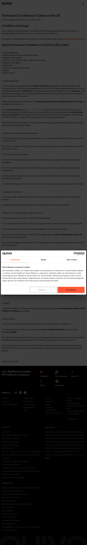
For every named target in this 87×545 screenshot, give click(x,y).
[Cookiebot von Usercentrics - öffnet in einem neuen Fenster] (75, 253)
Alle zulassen (71, 290)
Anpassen (42, 290)
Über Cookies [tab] (72, 260)
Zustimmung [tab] (15, 260)
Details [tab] (43, 260)
